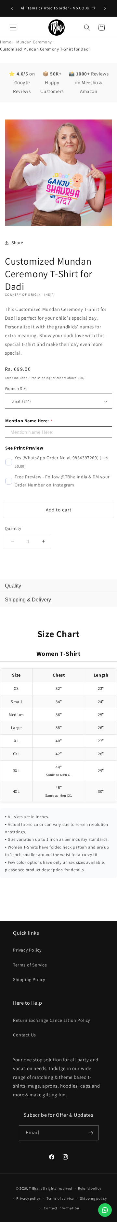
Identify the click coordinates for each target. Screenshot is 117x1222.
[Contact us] (105, 1210)
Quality (13, 585)
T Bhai (34, 1188)
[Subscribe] (91, 1132)
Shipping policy (93, 1198)
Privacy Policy (27, 950)
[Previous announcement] (12, 8)
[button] (13, 27)
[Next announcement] (105, 8)
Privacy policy (28, 1198)
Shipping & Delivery (28, 599)
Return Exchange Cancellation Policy (51, 1020)
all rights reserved (56, 1188)
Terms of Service (30, 965)
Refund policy (89, 1188)
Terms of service (60, 1198)
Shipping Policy (29, 979)
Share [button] (17, 243)
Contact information (61, 1208)
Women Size (16, 388)
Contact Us (24, 1035)
